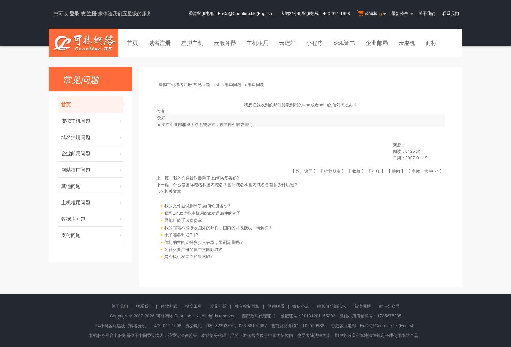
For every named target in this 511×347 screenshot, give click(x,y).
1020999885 (314, 325)
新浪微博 (362, 306)
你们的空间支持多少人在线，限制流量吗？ (204, 242)
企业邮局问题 (75, 153)
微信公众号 (389, 306)
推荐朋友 (332, 171)
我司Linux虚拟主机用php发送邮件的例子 (202, 213)
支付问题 (71, 234)
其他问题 (71, 185)
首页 (132, 43)
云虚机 (406, 43)
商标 (431, 43)
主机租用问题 (75, 202)
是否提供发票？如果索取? (188, 256)
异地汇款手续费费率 (183, 220)
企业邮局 (377, 43)
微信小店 (300, 306)
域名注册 (159, 43)
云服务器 (225, 43)
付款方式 (169, 306)
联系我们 (450, 13)
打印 (376, 171)
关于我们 (427, 13)
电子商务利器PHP (181, 235)
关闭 (396, 171)
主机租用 (257, 43)
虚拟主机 (192, 43)
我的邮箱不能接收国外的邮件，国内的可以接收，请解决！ (218, 227)
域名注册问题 (75, 136)
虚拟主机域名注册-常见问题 (184, 84)
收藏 (356, 171)
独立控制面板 (247, 306)
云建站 (287, 43)
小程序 (314, 43)
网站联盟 (276, 306)
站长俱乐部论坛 (331, 306)
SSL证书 (344, 43)
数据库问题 (73, 218)
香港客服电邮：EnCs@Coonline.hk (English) (231, 13)
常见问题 (218, 306)
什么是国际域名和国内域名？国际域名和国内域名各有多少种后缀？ (235, 184)
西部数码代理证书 (258, 316)
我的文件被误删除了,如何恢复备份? (206, 178)
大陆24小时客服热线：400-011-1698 (315, 13)
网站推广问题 (75, 169)
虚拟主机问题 (75, 120)
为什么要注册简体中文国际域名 (193, 249)
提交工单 (193, 306)
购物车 (373, 13)
